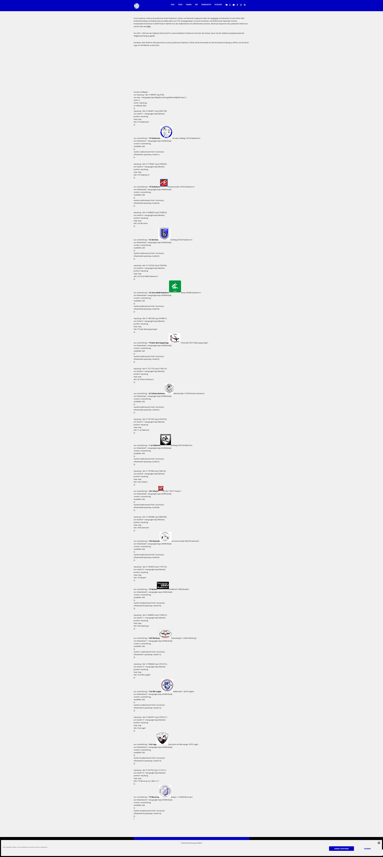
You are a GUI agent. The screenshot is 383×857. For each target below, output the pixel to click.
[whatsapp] (230, 4)
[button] (379, 843)
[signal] (233, 4)
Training (189, 4)
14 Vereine (214, 18)
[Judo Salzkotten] (137, 7)
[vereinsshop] (226, 4)
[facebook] (237, 4)
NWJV (149, 26)
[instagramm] (241, 4)
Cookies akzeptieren (341, 849)
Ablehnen (367, 849)
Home (173, 4)
